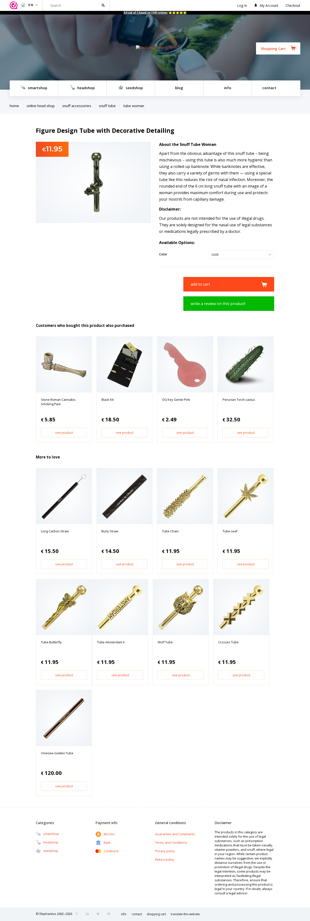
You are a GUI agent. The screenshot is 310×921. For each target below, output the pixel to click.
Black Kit (107, 399)
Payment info (106, 822)
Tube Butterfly (51, 642)
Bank (107, 843)
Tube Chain (170, 531)
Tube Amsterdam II (110, 642)
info (227, 87)
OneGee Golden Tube (57, 753)
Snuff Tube (107, 105)
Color (163, 254)
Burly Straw (109, 531)
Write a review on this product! (218, 303)
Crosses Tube (228, 642)
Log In (242, 5)
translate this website (185, 914)
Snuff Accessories (76, 105)
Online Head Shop (41, 105)
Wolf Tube (165, 642)
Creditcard (111, 851)
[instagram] (89, 914)
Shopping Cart (273, 48)
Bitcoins (109, 834)
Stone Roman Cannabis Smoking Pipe (58, 401)
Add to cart (200, 284)
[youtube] (110, 914)
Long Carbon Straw (55, 531)
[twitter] (99, 914)
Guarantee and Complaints (175, 834)
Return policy (164, 859)
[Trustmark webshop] (14, 5)
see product (64, 432)
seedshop (134, 87)
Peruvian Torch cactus (239, 399)
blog (179, 87)
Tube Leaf (230, 531)
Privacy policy (165, 851)
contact (269, 87)
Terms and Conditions (171, 842)
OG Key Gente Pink (176, 399)
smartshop (37, 87)
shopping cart (156, 914)
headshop (86, 87)
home (14, 105)
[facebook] (78, 914)
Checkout (293, 5)
